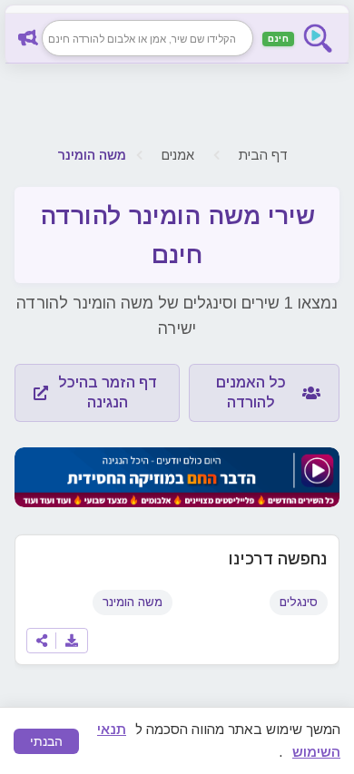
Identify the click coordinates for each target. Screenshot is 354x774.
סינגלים (299, 602)
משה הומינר (132, 602)
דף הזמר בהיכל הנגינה (107, 392)
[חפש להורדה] (31, 38)
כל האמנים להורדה (251, 392)
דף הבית (263, 155)
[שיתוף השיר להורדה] (41, 640)
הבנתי (46, 741)
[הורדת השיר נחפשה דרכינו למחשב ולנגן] (71, 640)
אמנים (178, 155)
